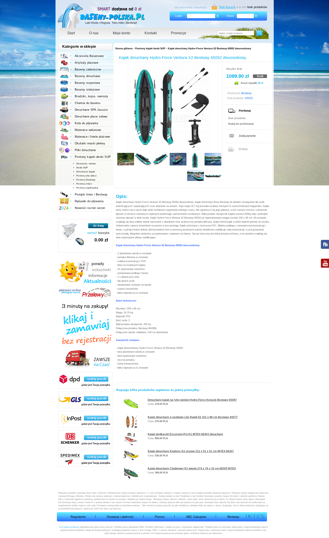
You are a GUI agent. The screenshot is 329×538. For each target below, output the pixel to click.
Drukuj (243, 149)
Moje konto (121, 33)
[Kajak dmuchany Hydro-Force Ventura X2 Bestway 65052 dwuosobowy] (169, 107)
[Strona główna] (101, 15)
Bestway (233, 516)
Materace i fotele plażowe (92, 136)
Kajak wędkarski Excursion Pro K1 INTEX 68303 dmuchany (185, 434)
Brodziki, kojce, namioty (91, 96)
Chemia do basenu (87, 103)
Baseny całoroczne (88, 69)
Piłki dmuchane (85, 150)
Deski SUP (82, 167)
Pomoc (160, 516)
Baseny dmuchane (87, 76)
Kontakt (151, 33)
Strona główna (123, 48)
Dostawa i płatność (120, 516)
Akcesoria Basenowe (89, 56)
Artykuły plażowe (86, 62)
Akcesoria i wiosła (86, 163)
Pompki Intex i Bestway (91, 194)
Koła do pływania (86, 123)
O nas (93, 33)
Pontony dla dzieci (86, 175)
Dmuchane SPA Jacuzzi (91, 109)
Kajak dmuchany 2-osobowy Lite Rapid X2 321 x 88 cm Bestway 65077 (193, 417)
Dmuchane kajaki (85, 171)
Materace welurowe (88, 130)
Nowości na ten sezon (90, 208)
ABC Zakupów (196, 516)
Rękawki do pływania (89, 201)
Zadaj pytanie (247, 135)
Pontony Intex (84, 183)
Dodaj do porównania (241, 123)
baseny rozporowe (182, 493)
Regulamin (78, 516)
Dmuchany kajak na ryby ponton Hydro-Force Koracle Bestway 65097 (192, 399)
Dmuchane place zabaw (91, 116)
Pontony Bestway (86, 179)
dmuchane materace (131, 505)
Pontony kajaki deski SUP (150, 48)
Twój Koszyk (227, 7)
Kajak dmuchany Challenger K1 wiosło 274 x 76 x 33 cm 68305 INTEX (192, 468)
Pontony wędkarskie (87, 188)
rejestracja (200, 7)
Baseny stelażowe (87, 89)
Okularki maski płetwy (90, 143)
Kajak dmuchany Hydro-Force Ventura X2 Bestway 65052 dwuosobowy (209, 48)
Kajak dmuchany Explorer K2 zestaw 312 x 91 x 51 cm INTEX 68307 (191, 451)
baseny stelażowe (165, 493)
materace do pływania (193, 502)
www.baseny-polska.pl (69, 527)
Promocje (178, 33)
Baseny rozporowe (87, 83)
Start (71, 33)
